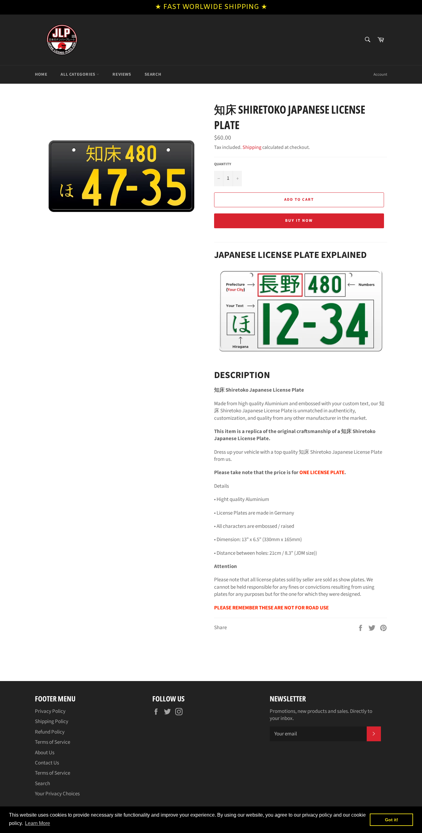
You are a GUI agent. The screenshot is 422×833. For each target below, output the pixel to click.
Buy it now (299, 220)
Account (380, 74)
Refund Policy (50, 732)
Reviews (121, 74)
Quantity (222, 164)
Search (153, 74)
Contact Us (47, 763)
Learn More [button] (37, 823)
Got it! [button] (391, 819)
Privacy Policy (50, 711)
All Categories (78, 74)
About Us (44, 752)
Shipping (252, 147)
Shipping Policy (51, 721)
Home (41, 74)
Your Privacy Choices (57, 793)
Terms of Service (52, 742)
